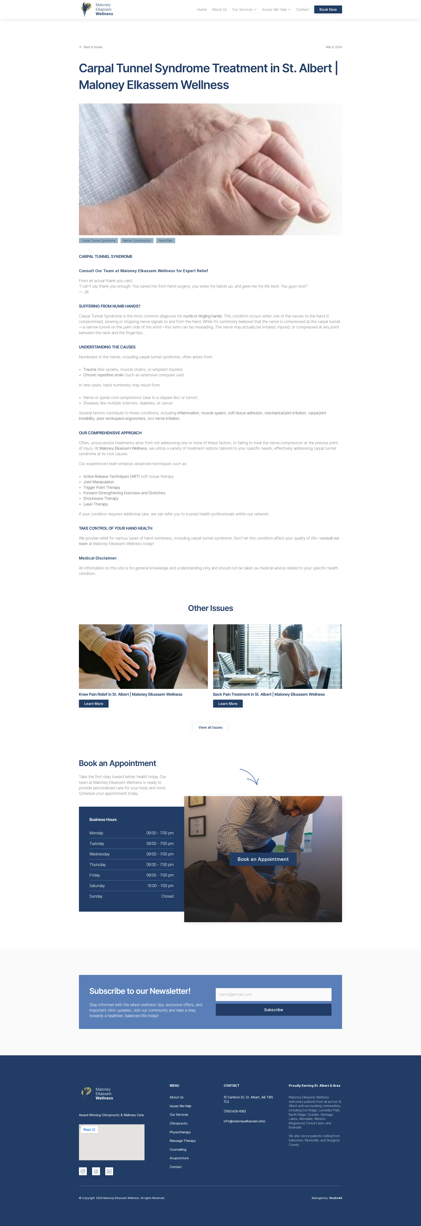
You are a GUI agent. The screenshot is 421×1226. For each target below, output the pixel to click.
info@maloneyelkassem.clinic (245, 1121)
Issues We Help (180, 1106)
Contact (176, 1167)
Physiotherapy (180, 1132)
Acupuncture (179, 1158)
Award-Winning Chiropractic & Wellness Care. (111, 1115)
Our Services (179, 1114)
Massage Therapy (183, 1141)
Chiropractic (179, 1123)
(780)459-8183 (235, 1111)
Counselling (178, 1149)
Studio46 (335, 1198)
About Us (177, 1097)
